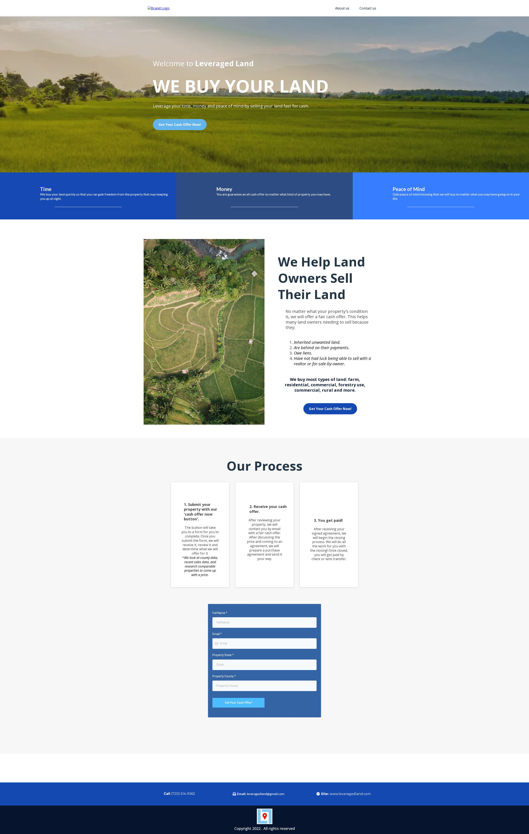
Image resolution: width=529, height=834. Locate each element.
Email (217, 634)
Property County (224, 676)
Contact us (368, 8)
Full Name (219, 613)
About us (342, 8)
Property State (223, 655)
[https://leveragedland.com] (158, 8)
